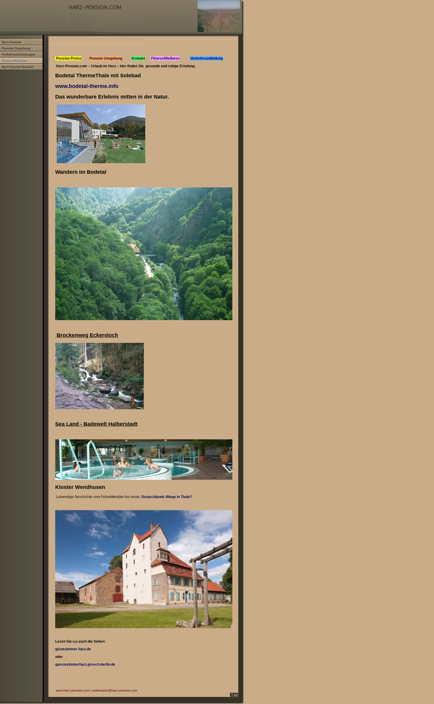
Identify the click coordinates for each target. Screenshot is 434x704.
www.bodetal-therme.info (86, 86)
